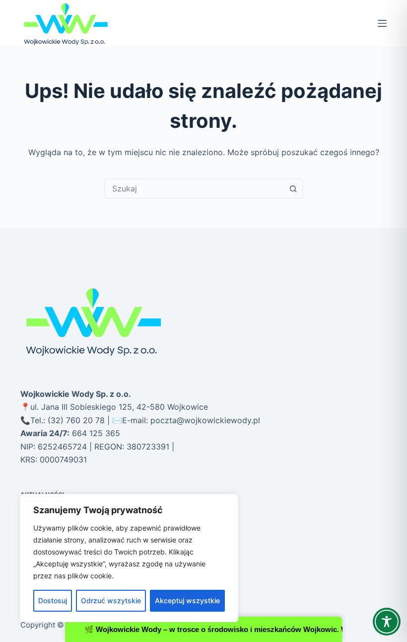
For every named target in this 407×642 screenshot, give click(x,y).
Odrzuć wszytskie (111, 600)
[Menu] (382, 23)
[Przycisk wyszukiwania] (292, 188)
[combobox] (194, 188)
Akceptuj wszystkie (187, 600)
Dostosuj (52, 600)
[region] (129, 558)
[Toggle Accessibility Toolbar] (387, 622)
